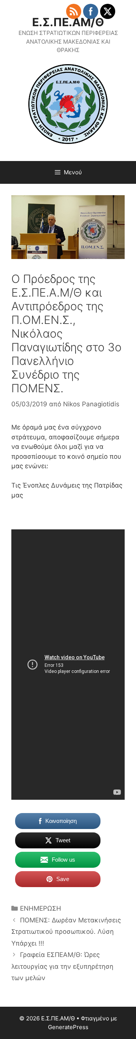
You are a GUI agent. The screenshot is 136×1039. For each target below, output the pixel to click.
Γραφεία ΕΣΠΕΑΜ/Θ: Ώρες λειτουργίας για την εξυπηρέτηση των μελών (62, 966)
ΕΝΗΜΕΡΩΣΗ (40, 908)
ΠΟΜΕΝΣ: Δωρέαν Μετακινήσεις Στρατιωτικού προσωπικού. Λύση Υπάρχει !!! (66, 931)
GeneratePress (68, 1027)
